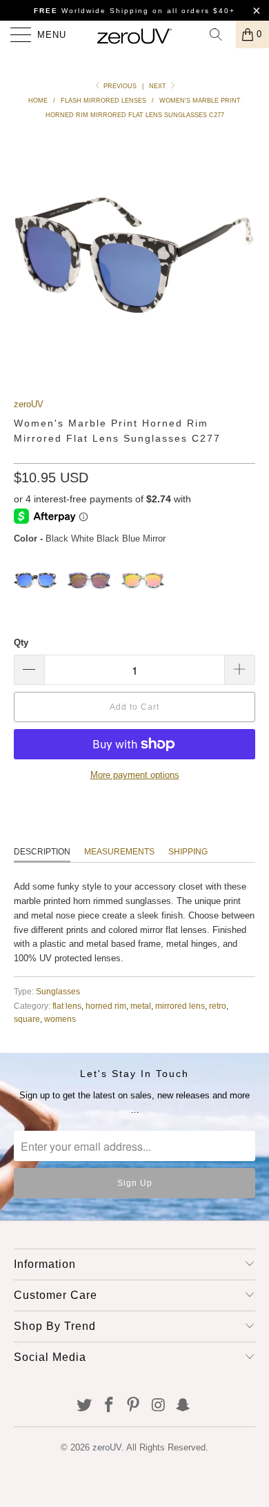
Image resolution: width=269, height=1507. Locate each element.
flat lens (66, 1005)
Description (42, 852)
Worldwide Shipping (91, 10)
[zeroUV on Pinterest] (133, 1406)
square (27, 1018)
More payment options (134, 775)
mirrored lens (180, 1005)
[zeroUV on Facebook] (109, 1406)
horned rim (106, 1005)
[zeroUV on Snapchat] (183, 1406)
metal (140, 1005)
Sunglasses (58, 991)
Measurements (119, 852)
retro (217, 1005)
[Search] (220, 34)
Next (158, 86)
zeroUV (28, 404)
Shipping (188, 852)
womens (60, 1018)
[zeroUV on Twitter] (84, 1406)
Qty (21, 642)
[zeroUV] (135, 34)
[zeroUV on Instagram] (158, 1406)
